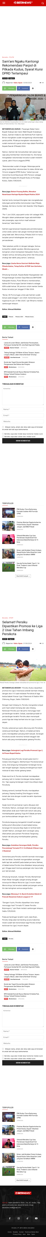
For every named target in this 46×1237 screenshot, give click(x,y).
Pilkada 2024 (19, 316)
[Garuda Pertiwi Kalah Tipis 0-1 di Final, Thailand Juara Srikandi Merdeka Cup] (8, 567)
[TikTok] (27, 1218)
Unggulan (11, 78)
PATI (6, 367)
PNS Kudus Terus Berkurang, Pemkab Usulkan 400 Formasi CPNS (27, 511)
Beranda (5, 57)
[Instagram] (18, 1218)
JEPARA (7, 357)
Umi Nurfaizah (15, 357)
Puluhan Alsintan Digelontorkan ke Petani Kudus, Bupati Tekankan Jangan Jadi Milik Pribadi (29, 524)
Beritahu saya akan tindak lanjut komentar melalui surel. (23, 434)
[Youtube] (36, 1218)
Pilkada (11, 316)
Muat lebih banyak (22, 576)
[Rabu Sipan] (4, 82)
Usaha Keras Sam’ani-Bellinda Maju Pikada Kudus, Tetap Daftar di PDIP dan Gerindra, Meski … (22, 266)
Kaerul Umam (14, 348)
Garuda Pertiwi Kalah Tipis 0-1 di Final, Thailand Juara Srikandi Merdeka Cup (28, 565)
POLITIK (11, 57)
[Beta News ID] (23, 1193)
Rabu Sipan (18, 83)
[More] (32, 88)
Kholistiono (12, 367)
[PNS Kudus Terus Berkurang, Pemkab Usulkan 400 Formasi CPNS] (8, 513)
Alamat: (5, 1203)
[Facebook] (9, 1218)
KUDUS (6, 348)
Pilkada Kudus (29, 316)
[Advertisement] (23, 30)
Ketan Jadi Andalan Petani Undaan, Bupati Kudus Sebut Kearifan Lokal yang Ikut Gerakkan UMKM (29, 552)
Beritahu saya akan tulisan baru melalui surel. (20, 436)
